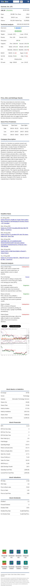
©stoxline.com (4, 574)
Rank (15, 574)
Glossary (3, 575)
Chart (12, 574)
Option (18, 574)
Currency (23, 574)
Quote (9, 574)
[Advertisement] (15, 80)
